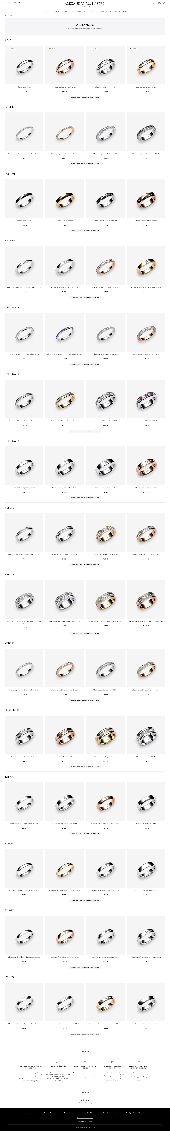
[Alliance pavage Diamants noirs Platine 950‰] (146, 131)
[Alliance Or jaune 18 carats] (64, 198)
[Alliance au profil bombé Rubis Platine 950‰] (105, 935)
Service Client (89, 1113)
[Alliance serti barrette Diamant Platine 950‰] (64, 265)
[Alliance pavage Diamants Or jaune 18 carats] (64, 131)
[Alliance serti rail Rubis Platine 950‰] (146, 399)
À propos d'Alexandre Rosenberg (114, 12)
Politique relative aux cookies (85, 1121)
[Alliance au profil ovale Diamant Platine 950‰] (105, 868)
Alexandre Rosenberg (85, 4)
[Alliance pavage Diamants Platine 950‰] (105, 131)
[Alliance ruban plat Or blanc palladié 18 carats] (24, 801)
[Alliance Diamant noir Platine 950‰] (105, 465)
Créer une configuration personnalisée (85, 97)
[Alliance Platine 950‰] (24, 65)
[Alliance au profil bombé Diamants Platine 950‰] (146, 935)
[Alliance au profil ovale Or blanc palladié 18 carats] (24, 868)
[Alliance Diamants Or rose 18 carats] (64, 65)
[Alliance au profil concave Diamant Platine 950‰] (64, 1002)
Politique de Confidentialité (135, 1113)
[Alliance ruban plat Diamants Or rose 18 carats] (105, 801)
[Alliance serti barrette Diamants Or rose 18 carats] (105, 265)
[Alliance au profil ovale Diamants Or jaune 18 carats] (64, 868)
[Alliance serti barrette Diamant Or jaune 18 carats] (146, 265)
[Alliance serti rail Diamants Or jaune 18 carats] (64, 399)
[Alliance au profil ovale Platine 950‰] (146, 868)
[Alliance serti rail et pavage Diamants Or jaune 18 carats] (105, 599)
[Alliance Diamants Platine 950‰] (105, 65)
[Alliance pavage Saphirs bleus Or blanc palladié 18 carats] (64, 332)
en (19, 3)
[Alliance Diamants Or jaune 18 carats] (146, 65)
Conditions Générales (110, 1113)
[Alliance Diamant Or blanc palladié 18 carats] (64, 465)
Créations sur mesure (86, 12)
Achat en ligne (49, 1113)
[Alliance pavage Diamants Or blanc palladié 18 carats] (24, 131)
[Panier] (164, 3)
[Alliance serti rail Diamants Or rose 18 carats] (146, 532)
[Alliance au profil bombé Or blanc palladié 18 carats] (24, 935)
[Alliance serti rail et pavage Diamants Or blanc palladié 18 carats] (24, 599)
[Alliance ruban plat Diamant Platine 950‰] (64, 801)
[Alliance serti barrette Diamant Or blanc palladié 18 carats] (24, 265)
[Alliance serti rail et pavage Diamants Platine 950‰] (64, 599)
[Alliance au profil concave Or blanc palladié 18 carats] (24, 1002)
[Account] (154, 3)
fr (15, 3)
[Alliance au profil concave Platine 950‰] (146, 1002)
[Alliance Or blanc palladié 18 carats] (24, 465)
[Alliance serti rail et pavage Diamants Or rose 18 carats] (146, 599)
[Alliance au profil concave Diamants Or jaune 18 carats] (105, 1002)
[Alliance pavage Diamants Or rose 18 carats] (146, 332)
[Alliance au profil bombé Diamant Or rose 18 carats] (64, 935)
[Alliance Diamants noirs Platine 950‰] (105, 198)
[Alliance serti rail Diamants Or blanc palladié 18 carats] (24, 399)
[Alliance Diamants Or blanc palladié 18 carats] (24, 735)
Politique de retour (69, 1113)
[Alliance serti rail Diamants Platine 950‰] (105, 399)
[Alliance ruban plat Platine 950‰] (146, 801)
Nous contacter (30, 1113)
